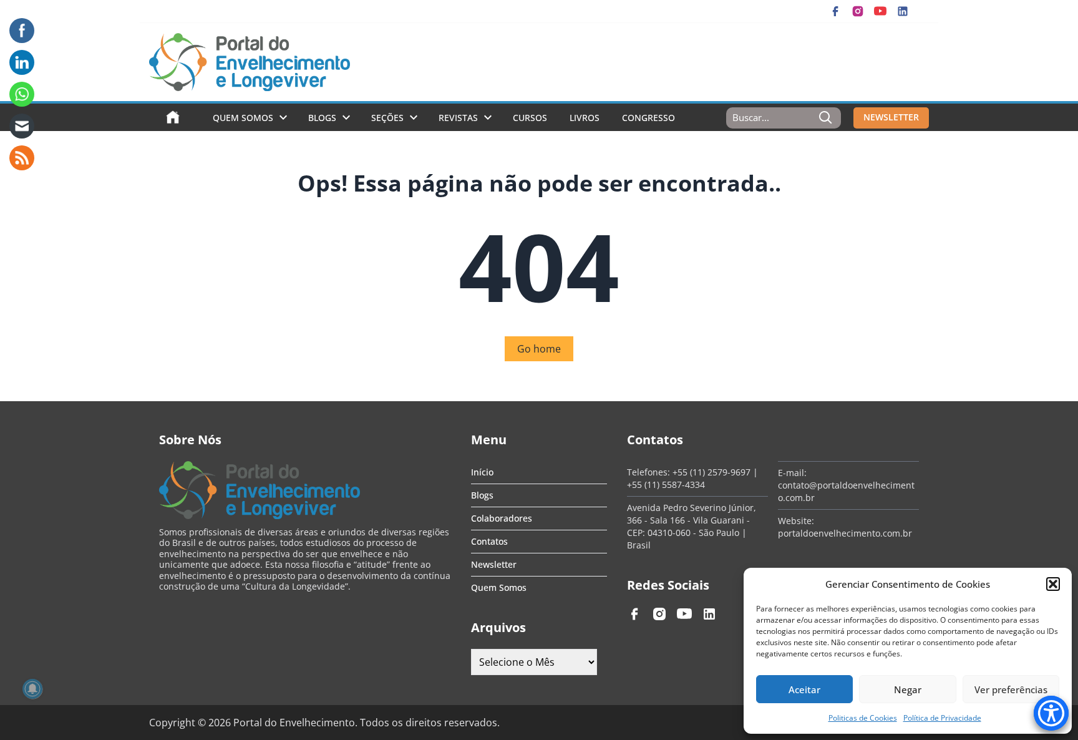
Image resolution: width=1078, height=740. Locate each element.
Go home (539, 349)
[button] (1053, 584)
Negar (907, 689)
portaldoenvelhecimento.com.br (845, 533)
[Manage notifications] (32, 689)
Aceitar (804, 689)
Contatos (489, 541)
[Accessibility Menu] (1051, 713)
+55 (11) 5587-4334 (666, 484)
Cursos (530, 118)
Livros (585, 118)
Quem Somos (243, 118)
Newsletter (494, 564)
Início (482, 472)
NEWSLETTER (891, 117)
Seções (387, 118)
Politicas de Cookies (862, 718)
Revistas (458, 118)
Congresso (648, 118)
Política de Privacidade (942, 718)
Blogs (322, 118)
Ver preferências (1010, 689)
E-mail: (792, 473)
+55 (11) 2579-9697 (711, 472)
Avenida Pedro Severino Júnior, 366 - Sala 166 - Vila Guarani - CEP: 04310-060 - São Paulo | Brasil (691, 526)
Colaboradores (501, 518)
